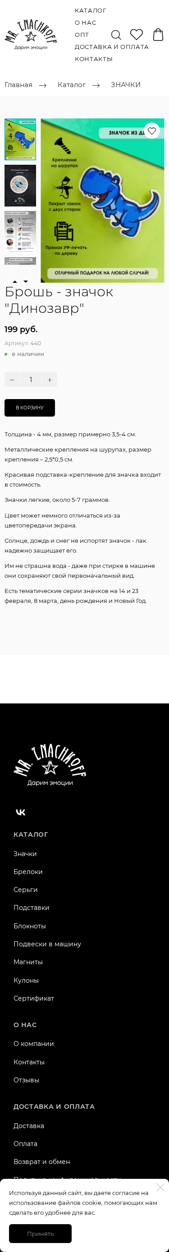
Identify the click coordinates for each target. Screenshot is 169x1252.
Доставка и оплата (112, 46)
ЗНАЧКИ (126, 85)
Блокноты (30, 926)
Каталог (90, 10)
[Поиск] (116, 34)
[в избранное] (152, 131)
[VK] (21, 812)
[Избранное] (136, 34)
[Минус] (12, 379)
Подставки (32, 908)
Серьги (26, 890)
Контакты (94, 58)
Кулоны (26, 980)
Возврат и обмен (42, 1162)
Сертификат (34, 998)
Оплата (25, 1144)
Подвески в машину (47, 944)
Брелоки (28, 872)
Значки (25, 854)
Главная (18, 85)
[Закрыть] (160, 1187)
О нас (85, 22)
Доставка (29, 1126)
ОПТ (82, 34)
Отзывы (26, 1080)
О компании (34, 1044)
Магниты (28, 962)
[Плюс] (49, 379)
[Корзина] (158, 34)
